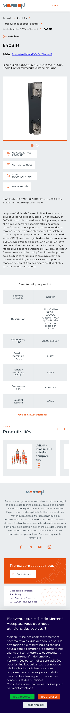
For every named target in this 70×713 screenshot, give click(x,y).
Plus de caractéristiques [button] (33, 415)
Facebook (20, 547)
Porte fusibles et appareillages (21, 23)
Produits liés (20, 186)
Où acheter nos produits (21, 153)
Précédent (14, 36)
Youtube (39, 547)
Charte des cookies (42, 684)
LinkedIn (30, 547)
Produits (22, 18)
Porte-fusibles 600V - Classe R (20, 29)
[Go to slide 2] (37, 145)
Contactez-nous (22, 164)
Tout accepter (22, 696)
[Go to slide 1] (32, 145)
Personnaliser (35, 704)
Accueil (7, 18)
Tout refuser (49, 696)
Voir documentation (22, 175)
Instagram (49, 547)
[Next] (64, 429)
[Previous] (57, 429)
